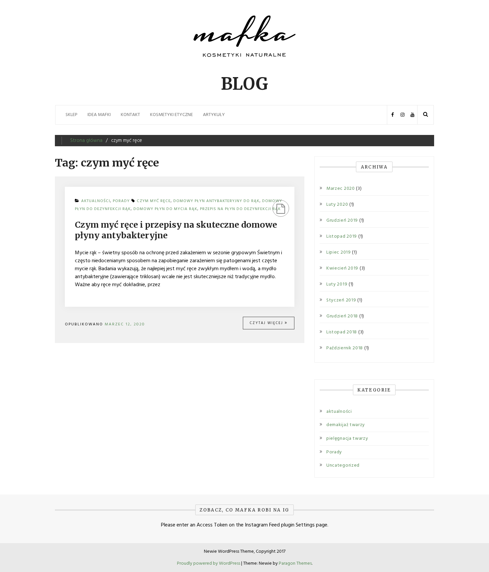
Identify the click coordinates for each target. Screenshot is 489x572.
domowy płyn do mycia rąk (165, 209)
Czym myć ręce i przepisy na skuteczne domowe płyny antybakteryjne (176, 230)
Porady (334, 452)
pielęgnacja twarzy (347, 438)
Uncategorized (343, 465)
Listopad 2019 (341, 236)
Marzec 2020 (340, 188)
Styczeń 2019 (341, 300)
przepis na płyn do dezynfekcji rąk (240, 209)
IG (402, 115)
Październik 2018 (344, 348)
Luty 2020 (337, 204)
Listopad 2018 (341, 332)
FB (392, 115)
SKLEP (72, 115)
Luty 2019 (336, 284)
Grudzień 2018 (342, 316)
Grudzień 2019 (342, 220)
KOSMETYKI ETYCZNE (171, 115)
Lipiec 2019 (338, 252)
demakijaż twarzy (345, 425)
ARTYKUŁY (214, 115)
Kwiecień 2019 (342, 268)
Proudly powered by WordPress (209, 563)
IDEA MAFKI (99, 115)
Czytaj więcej (267, 323)
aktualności (339, 411)
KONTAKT (130, 115)
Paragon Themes (295, 563)
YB (412, 115)
